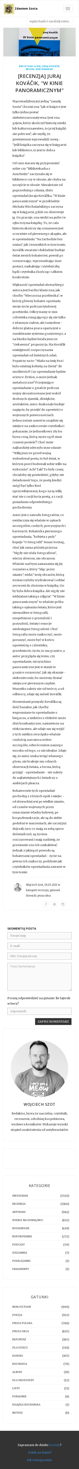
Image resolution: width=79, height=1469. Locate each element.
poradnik (19, 1396)
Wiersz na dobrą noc (27, 1220)
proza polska (22, 1323)
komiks (17, 1355)
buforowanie (22, 1236)
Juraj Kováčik (51, 66)
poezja (17, 1315)
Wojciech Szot (34, 885)
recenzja (43, 890)
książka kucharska (26, 1404)
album (17, 1372)
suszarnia (19, 1252)
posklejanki (21, 1260)
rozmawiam (20, 1228)
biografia (19, 1363)
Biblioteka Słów (30, 66)
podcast (18, 1244)
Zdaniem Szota (26, 8)
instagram (20, 1195)
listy (16, 1388)
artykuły (19, 1212)
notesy (17, 1412)
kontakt (54, 1445)
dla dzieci (20, 1347)
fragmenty (20, 1269)
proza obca (44, 895)
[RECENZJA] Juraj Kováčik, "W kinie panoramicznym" (39, 83)
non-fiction (21, 1306)
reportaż (19, 1339)
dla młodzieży (23, 1380)
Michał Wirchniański (39, 69)
